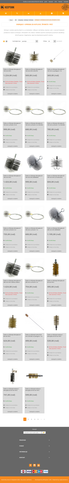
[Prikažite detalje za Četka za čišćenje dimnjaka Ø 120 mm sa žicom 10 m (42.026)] (13, 110)
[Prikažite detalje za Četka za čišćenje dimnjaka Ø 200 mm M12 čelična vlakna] (13, 268)
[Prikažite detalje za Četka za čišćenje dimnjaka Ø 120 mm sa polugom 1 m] (56, 56)
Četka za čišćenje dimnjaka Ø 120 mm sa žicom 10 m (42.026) (12, 124)
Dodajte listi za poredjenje (11, 87)
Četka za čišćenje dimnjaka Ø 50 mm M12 (55, 281)
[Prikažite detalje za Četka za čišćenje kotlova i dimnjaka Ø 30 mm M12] (56, 322)
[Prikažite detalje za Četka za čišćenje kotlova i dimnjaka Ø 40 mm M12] (13, 376)
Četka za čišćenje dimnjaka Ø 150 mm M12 (12, 176)
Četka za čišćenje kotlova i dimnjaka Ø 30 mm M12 (55, 335)
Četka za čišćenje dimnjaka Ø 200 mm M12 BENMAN (55, 229)
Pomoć (60, 1)
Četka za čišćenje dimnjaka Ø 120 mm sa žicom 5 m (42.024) (34, 124)
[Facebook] (30, 465)
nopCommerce (63, 479)
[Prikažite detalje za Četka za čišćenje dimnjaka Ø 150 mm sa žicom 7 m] (34, 215)
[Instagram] (34, 465)
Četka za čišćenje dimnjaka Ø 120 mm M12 (12, 70)
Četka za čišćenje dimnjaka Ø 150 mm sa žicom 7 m (33, 229)
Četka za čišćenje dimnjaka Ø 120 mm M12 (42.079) (33, 70)
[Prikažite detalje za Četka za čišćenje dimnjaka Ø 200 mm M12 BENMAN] (56, 215)
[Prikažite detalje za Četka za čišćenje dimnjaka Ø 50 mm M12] (56, 268)
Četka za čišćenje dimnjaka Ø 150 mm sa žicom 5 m (12, 229)
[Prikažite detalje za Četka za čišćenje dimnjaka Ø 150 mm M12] (13, 163)
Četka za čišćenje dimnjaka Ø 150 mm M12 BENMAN (33, 176)
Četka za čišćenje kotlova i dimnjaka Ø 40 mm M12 (11, 389)
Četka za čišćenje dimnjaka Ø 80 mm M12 (12, 335)
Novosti (51, 1)
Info (56, 1)
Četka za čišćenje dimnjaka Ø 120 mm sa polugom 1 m (55, 70)
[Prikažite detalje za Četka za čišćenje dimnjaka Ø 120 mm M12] (13, 56)
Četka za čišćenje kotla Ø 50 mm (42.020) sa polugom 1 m (33, 335)
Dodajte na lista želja (10, 89)
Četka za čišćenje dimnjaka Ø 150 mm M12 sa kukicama (55, 176)
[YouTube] (38, 465)
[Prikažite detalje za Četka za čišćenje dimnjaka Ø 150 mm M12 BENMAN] (34, 163)
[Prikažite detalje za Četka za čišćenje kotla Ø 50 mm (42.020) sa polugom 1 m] (34, 322)
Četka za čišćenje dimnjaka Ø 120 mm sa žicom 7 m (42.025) (56, 124)
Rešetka (4, 41)
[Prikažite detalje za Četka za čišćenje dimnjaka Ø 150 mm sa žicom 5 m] (13, 215)
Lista (6, 41)
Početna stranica (16, 20)
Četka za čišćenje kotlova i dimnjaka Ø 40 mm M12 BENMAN (33, 390)
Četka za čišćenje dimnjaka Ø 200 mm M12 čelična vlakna (12, 281)
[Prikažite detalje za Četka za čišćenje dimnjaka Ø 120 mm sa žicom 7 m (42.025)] (56, 110)
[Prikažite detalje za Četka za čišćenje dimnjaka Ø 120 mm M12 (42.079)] (34, 56)
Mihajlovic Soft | (47, 479)
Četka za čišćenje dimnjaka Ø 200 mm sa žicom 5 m (33, 281)
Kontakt (66, 1)
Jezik (46, 1)
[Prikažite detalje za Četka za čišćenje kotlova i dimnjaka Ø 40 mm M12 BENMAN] (34, 376)
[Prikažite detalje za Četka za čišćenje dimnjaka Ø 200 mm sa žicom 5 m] (34, 268)
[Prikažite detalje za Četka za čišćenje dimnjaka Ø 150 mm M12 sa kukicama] (56, 163)
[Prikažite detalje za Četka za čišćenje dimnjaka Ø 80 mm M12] (13, 322)
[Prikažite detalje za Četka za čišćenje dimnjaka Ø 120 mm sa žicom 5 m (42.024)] (34, 110)
